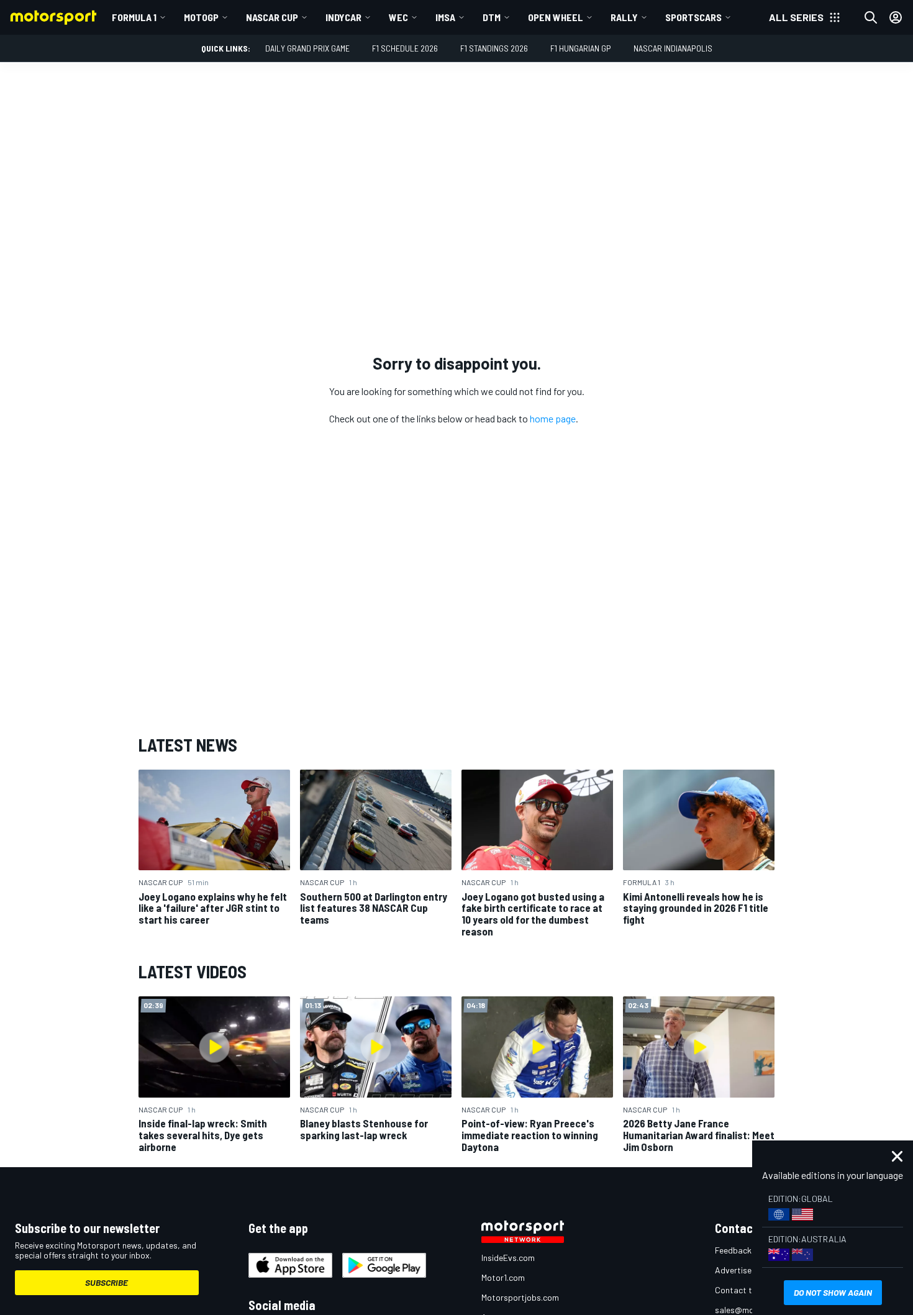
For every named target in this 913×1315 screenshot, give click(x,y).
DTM (492, 17)
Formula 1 (134, 17)
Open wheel (555, 17)
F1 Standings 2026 (494, 48)
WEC (398, 17)
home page (553, 418)
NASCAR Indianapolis (673, 48)
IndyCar (343, 17)
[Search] (870, 17)
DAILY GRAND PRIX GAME (307, 48)
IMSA (445, 17)
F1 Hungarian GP (580, 48)
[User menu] (895, 17)
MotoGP (201, 17)
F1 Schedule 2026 (405, 48)
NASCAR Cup (272, 17)
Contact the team (749, 1290)
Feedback (733, 1250)
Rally (624, 17)
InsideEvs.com (508, 1257)
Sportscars (693, 17)
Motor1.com (503, 1277)
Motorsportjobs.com (520, 1297)
